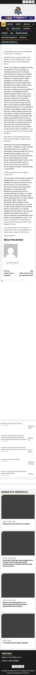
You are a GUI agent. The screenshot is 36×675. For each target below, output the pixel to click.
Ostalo (4, 521)
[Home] (3, 24)
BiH (8, 28)
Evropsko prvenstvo (9, 42)
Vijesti (18, 24)
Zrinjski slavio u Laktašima (9, 273)
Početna (10, 24)
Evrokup (4, 33)
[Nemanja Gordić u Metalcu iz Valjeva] (31, 428)
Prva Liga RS (15, 28)
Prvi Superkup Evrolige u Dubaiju (10, 459)
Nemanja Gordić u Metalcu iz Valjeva (11, 423)
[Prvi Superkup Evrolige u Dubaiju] (31, 464)
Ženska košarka (22, 33)
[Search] (33, 24)
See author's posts (13, 263)
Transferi (9, 521)
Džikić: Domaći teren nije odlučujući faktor (26, 273)
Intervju (23, 37)
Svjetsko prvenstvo (9, 37)
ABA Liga (26, 24)
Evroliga (26, 28)
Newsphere (16, 673)
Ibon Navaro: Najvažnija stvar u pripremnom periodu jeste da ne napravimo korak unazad (15, 604)
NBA (11, 33)
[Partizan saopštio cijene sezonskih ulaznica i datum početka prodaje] (31, 476)
